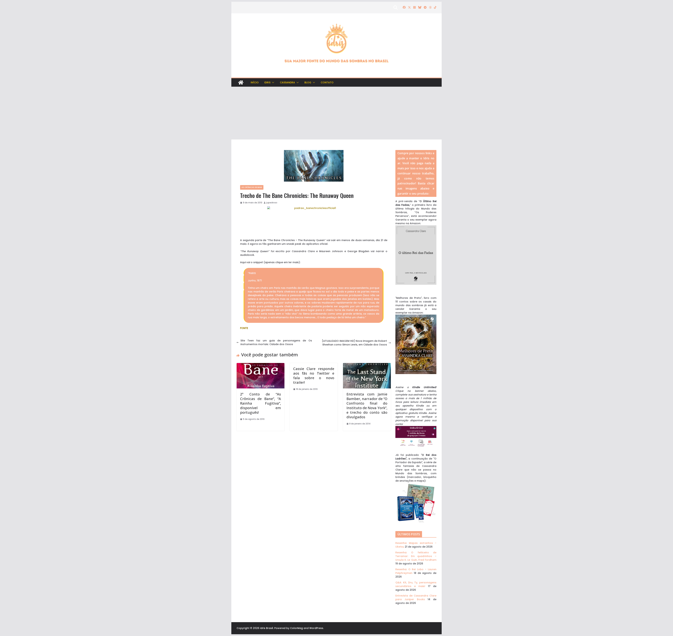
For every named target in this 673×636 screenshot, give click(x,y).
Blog (307, 82)
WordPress (316, 628)
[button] (272, 82)
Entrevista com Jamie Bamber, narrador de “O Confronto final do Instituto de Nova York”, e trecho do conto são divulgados (366, 405)
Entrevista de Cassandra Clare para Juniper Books (415, 597)
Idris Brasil (266, 628)
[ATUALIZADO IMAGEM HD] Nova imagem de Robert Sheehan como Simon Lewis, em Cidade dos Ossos (354, 342)
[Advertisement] (336, 113)
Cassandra (287, 82)
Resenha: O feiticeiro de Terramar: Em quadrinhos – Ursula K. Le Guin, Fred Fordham (415, 556)
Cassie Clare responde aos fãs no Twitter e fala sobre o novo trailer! (313, 375)
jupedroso (271, 202)
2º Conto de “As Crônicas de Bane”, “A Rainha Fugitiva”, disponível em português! (260, 403)
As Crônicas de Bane (252, 187)
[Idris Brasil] (241, 82)
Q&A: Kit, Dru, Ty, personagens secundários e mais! (415, 584)
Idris (267, 82)
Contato (327, 82)
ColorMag (296, 628)
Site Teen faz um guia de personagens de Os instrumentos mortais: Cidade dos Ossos (276, 342)
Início (255, 82)
